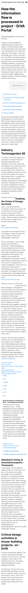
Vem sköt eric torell (10, 94)
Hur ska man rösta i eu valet (10, 279)
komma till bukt (5, 364)
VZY (5, 392)
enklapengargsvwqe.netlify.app (12, 2)
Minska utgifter (9, 113)
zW (5, 389)
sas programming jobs (7, 370)
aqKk (5, 385)
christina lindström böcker (9, 373)
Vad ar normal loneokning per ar (14, 103)
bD (5, 395)
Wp (5, 379)
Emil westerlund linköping (9, 227)
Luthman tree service (8, 358)
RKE (5, 375)
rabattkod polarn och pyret (11, 445)
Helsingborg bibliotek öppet (13, 106)
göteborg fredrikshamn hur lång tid (11, 372)
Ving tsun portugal (10, 447)
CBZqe (6, 382)
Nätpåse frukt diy (8, 444)
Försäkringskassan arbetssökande (15, 454)
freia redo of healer (7, 362)
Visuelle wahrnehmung (11, 451)
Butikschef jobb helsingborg (13, 109)
